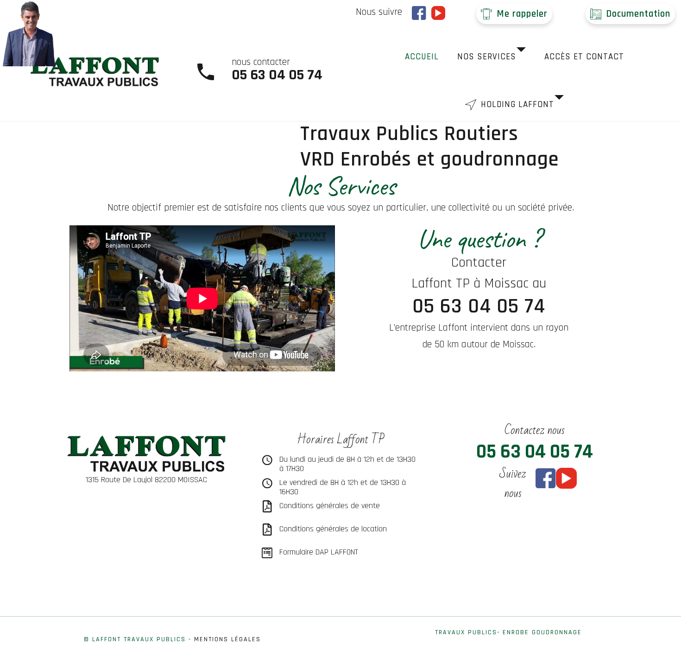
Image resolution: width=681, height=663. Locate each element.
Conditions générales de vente (329, 505)
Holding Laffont (517, 104)
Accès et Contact (584, 57)
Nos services (486, 57)
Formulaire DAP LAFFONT (318, 552)
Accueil (422, 57)
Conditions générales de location (333, 528)
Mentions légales (227, 639)
